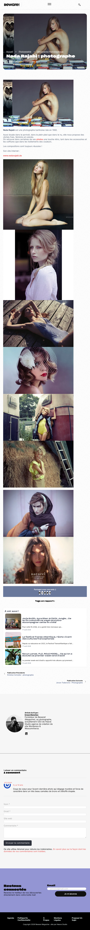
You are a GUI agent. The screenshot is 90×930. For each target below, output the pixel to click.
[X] (42, 593)
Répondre (8, 782)
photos (39, 139)
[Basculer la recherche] (79, 4)
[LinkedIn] (45, 593)
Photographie (25, 51)
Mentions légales (58, 919)
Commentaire (11, 826)
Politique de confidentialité (24, 919)
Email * (7, 811)
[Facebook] (40, 593)
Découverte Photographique (50, 51)
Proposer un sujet (77, 919)
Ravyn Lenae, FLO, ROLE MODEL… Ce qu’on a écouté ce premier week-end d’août (47, 655)
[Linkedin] (26, 734)
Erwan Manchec (31, 715)
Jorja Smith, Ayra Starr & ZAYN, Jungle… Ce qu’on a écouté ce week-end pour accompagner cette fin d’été (46, 620)
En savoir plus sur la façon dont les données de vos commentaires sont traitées (45, 850)
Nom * (7, 804)
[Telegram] (50, 593)
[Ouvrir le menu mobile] (49, 4)
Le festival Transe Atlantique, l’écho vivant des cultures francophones (47, 638)
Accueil (9, 51)
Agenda (10, 918)
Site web (8, 818)
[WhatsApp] (47, 593)
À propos (46, 919)
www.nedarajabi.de (12, 155)
